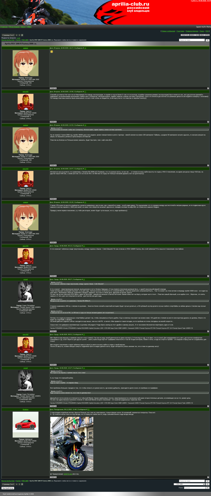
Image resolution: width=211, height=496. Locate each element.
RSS (207, 31)
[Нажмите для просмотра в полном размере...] (71, 470)
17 (85, 91)
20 (85, 202)
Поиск (202, 31)
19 (85, 169)
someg (25, 48)
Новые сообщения (168, 31)
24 (84, 368)
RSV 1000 (25, 40)
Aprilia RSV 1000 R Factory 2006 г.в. (41, 40)
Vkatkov (25, 409)
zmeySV (25, 91)
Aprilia (18, 40)
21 (84, 246)
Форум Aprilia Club (7, 40)
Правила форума (192, 31)
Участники (180, 31)
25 (88, 409)
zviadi (18, 38)
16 (85, 48)
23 (84, 334)
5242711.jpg (68, 474)
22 (84, 279)
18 (85, 125)
